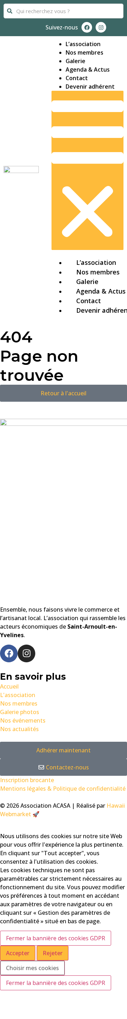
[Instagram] (101, 27)
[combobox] (63, 11)
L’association (83, 44)
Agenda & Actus (88, 69)
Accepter (17, 953)
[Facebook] (86, 27)
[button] (87, 170)
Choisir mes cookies (32, 968)
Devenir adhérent (90, 86)
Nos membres (84, 52)
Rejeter (52, 953)
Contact (77, 78)
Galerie (75, 61)
